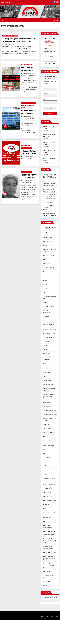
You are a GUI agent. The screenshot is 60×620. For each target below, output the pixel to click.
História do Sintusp (48, 445)
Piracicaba (46, 504)
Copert (45, 345)
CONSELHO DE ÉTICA (49, 325)
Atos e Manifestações (49, 255)
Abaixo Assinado (47, 237)
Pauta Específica (47, 492)
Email (44, 99)
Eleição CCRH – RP (48, 380)
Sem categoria (47, 571)
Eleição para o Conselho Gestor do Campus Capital (50, 396)
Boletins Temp (47, 263)
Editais (45, 376)
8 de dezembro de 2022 (28, 156)
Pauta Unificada (47, 496)
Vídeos (45, 585)
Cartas (45, 284)
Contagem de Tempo (49, 333)
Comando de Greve (48, 306)
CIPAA (45, 302)
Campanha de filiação (49, 267)
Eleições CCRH (47, 402)
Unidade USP (46, 93)
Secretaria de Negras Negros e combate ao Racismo (49, 558)
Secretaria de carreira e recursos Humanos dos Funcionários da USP (49, 533)
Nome (44, 87)
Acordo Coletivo (47, 241)
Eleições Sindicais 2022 (50, 410)
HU (44, 453)
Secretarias (55, 614)
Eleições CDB (47, 406)
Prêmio (45, 509)
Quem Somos (48, 614)
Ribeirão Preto (47, 517)
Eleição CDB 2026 (48, 384)
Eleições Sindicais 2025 (50, 414)
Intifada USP (46, 457)
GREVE (45, 437)
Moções (4, 35)
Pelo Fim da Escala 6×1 (49, 500)
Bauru (44, 259)
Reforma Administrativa (49, 513)
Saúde (23, 107)
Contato (51, 616)
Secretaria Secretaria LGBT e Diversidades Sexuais (49, 565)
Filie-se (56, 616)
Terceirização (46, 581)
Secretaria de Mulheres (49, 552)
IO (43, 461)
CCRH (45, 288)
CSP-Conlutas (47, 354)
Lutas (32, 105)
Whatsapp (45, 106)
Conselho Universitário (49, 329)
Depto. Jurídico (44, 616)
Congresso (46, 316)
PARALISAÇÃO (47, 488)
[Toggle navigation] (29, 20)
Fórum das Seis (47, 428)
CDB (44, 292)
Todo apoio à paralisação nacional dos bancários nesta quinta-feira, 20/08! (50, 183)
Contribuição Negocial (49, 337)
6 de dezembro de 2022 (28, 180)
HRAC (28, 105)
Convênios (46, 341)
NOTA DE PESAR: (29, 175)
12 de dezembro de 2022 (28, 116)
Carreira (24, 105)
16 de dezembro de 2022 (9, 44)
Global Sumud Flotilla (49, 432)
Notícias (42, 614)
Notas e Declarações (12, 35)
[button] (54, 20)
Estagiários (46, 424)
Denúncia (45, 364)
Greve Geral (46, 441)
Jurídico (45, 465)
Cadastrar (50, 113)
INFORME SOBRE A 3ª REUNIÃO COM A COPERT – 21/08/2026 (49, 176)
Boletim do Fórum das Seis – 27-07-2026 (49, 135)
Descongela (46, 368)
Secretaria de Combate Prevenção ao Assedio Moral (49, 540)
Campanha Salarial (48, 272)
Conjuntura (46, 320)
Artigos (23, 145)
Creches (45, 349)
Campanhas (46, 276)
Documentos (46, 372)
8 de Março (46, 233)
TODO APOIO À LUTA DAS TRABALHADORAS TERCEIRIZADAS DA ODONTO (49, 206)
